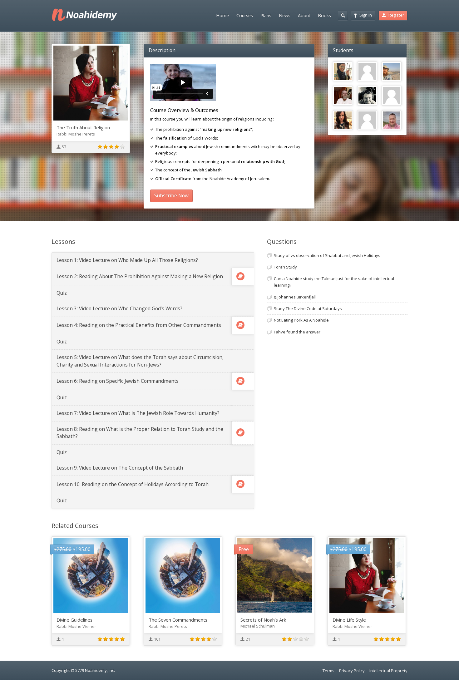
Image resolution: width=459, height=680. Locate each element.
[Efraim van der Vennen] (391, 120)
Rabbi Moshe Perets (76, 134)
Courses (244, 15)
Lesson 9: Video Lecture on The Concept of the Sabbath (120, 467)
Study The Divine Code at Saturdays (308, 308)
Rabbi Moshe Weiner (76, 626)
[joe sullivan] (391, 96)
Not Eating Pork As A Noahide (301, 320)
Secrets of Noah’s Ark (263, 620)
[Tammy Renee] (343, 71)
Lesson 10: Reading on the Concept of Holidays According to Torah (133, 484)
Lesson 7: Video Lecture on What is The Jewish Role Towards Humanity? (138, 413)
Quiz (62, 292)
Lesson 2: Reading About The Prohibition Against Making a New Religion (140, 276)
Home (222, 15)
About (304, 15)
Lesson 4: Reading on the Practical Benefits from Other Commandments (139, 325)
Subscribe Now (171, 195)
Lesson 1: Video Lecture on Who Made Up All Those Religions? (127, 260)
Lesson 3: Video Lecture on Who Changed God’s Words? (119, 308)
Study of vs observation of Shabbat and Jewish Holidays (327, 255)
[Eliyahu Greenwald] (343, 96)
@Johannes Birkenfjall (295, 297)
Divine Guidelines (74, 620)
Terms (328, 670)
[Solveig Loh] (367, 120)
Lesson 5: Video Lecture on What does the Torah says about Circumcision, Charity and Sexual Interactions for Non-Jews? (140, 361)
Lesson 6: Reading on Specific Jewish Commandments (118, 380)
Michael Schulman (257, 626)
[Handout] (240, 276)
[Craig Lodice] (367, 96)
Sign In (365, 15)
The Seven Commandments (178, 620)
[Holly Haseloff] (343, 120)
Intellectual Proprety (388, 670)
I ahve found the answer (297, 332)
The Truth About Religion (83, 127)
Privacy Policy (352, 670)
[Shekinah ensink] (367, 71)
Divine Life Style (349, 620)
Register (396, 15)
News (284, 15)
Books (324, 15)
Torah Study (285, 267)
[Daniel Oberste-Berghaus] (391, 71)
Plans (265, 15)
